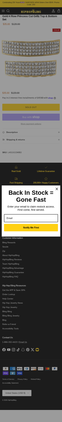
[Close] (56, 188)
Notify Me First (31, 227)
